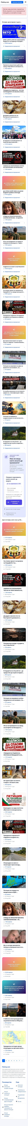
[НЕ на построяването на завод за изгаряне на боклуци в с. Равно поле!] (14, 238)
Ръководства (7, 1082)
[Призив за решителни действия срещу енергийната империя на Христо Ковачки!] (14, 61)
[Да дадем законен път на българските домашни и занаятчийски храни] (14, 112)
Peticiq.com (5, 2)
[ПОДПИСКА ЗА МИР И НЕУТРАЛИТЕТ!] (14, 262)
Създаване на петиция (15, 502)
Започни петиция (17, 2)
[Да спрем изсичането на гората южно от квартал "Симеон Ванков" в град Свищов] (14, 337)
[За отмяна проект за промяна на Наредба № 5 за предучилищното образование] (14, 287)
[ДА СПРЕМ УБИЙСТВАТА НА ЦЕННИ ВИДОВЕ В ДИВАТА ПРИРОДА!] (14, 187)
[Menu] (25, 2)
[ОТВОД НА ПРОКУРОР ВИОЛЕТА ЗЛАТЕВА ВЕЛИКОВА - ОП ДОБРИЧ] (14, 213)
